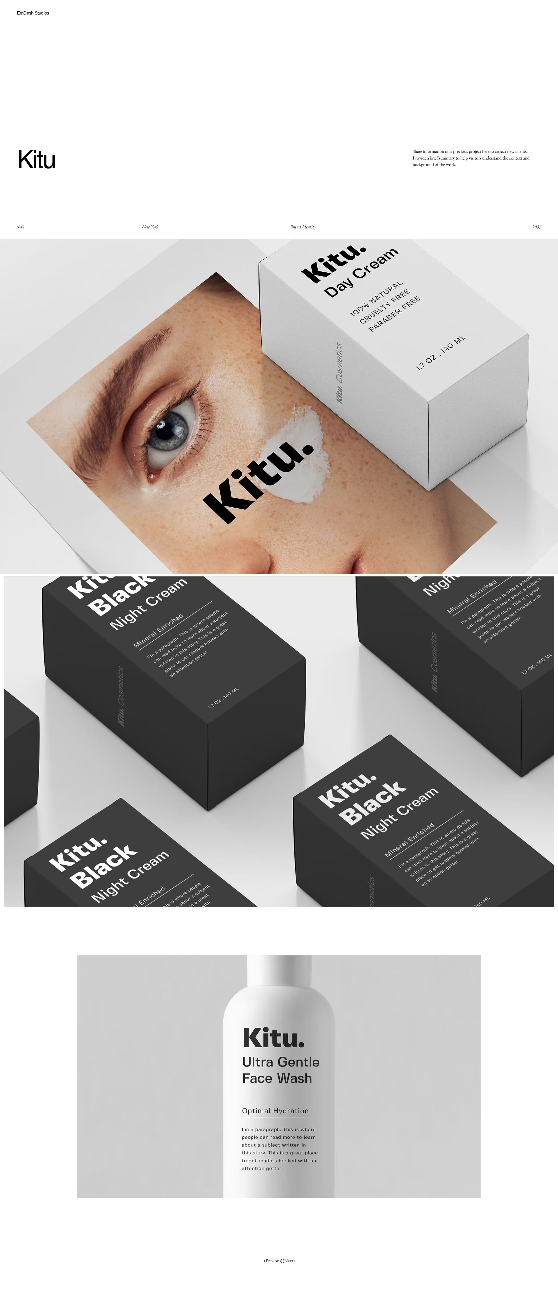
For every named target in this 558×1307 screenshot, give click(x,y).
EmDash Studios (33, 13)
